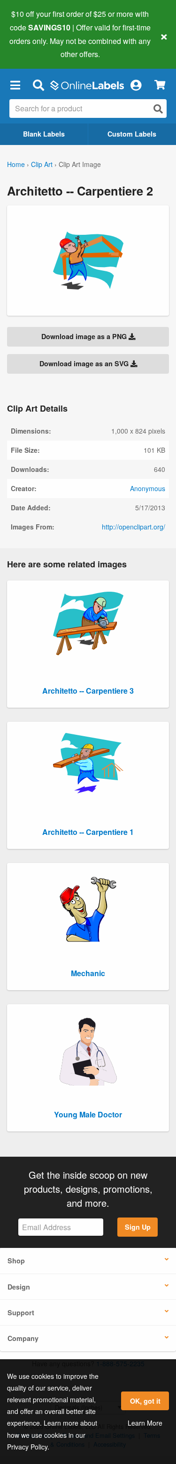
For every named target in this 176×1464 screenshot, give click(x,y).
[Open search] (158, 108)
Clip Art (42, 164)
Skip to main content (34, 47)
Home (16, 164)
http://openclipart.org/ (133, 526)
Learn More (145, 1423)
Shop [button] (16, 1260)
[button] (15, 84)
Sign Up (138, 1227)
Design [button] (19, 1286)
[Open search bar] (38, 84)
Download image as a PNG (85, 336)
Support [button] (21, 1312)
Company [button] (23, 1338)
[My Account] (135, 84)
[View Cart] (159, 84)
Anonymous (147, 488)
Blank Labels (44, 133)
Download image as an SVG (84, 363)
